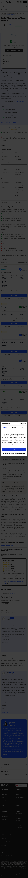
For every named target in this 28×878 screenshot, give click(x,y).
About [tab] (22, 427)
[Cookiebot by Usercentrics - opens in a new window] (20, 423)
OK (14, 449)
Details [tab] (14, 427)
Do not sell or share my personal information (14, 453)
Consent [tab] (5, 427)
